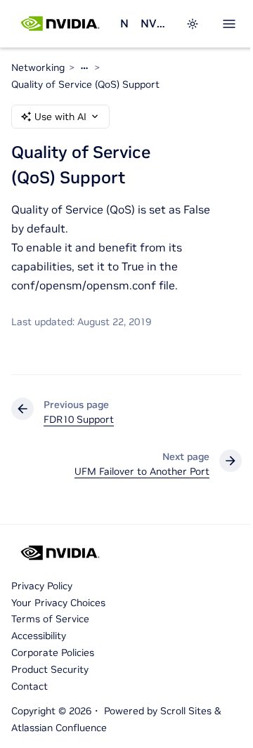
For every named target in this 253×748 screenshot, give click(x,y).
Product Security (50, 669)
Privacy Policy (41, 585)
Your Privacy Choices (58, 602)
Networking (124, 23)
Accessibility (38, 635)
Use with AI (60, 116)
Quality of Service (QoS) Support (85, 84)
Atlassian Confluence (59, 727)
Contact (29, 686)
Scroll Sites (186, 710)
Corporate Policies (52, 652)
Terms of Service (50, 618)
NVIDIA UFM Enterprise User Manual (155, 23)
